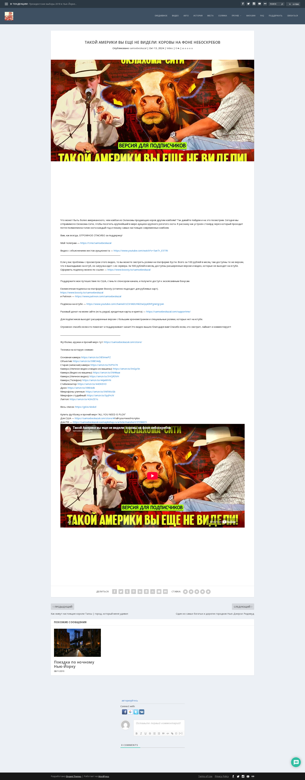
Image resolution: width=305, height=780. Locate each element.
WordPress (103, 776)
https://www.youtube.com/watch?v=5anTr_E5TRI (141, 250)
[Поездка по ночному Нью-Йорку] (77, 643)
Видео (175, 15)
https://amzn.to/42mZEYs (84, 399)
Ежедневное (161, 15)
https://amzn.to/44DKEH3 (92, 383)
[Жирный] (136, 733)
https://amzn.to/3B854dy (87, 361)
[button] (125, 713)
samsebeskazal (138, 48)
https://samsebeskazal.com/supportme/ (168, 311)
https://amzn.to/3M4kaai (106, 372)
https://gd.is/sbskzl (85, 406)
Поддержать (275, 15)
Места (210, 15)
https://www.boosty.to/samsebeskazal (129, 269)
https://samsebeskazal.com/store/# (95, 418)
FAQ (262, 15)
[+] (181, 733)
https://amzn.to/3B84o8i (81, 387)
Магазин (250, 15)
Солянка (222, 15)
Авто (186, 15)
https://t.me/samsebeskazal (95, 242)
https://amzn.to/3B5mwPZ (96, 357)
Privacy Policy (222, 776)
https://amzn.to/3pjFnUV (100, 395)
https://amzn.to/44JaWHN (96, 380)
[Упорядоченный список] (154, 733)
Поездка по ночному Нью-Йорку (74, 664)
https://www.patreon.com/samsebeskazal (98, 296)
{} (176, 733)
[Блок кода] (168, 733)
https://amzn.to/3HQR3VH (104, 376)
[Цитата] (163, 733)
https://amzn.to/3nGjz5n (126, 368)
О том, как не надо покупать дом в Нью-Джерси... (56, 3)
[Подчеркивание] (145, 733)
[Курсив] (141, 733)
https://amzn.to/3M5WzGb (100, 391)
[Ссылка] (172, 733)
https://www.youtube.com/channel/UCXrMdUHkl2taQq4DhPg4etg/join (125, 303)
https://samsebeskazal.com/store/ (123, 342)
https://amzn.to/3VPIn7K (104, 364)
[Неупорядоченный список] (159, 733)
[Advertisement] (152, 191)
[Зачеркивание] (150, 733)
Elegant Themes (73, 776)
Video (170, 48)
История (198, 15)
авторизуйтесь (129, 700)
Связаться (292, 15)
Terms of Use (205, 776)
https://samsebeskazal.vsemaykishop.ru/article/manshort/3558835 (110, 422)
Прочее (235, 15)
